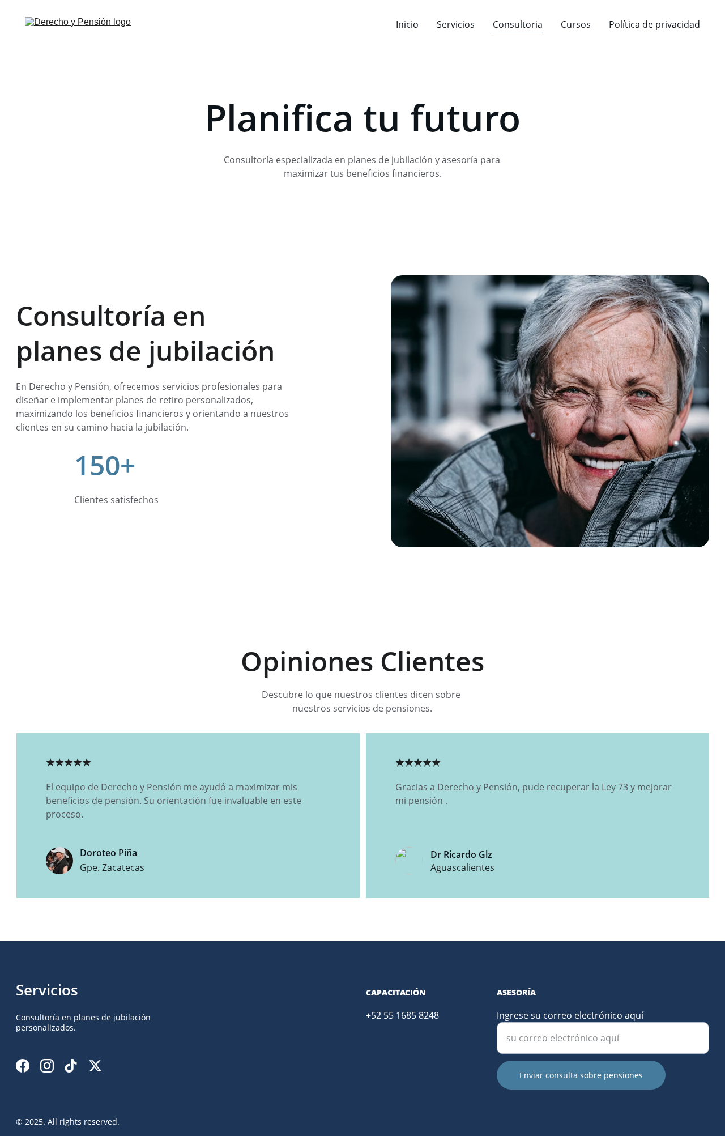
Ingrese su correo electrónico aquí (570, 1015)
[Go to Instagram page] (47, 1066)
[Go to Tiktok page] (71, 1066)
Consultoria (518, 24)
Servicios (456, 24)
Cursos (576, 24)
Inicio (407, 24)
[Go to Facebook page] (22, 1066)
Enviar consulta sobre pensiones (581, 1075)
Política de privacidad (654, 24)
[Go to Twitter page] (95, 1066)
